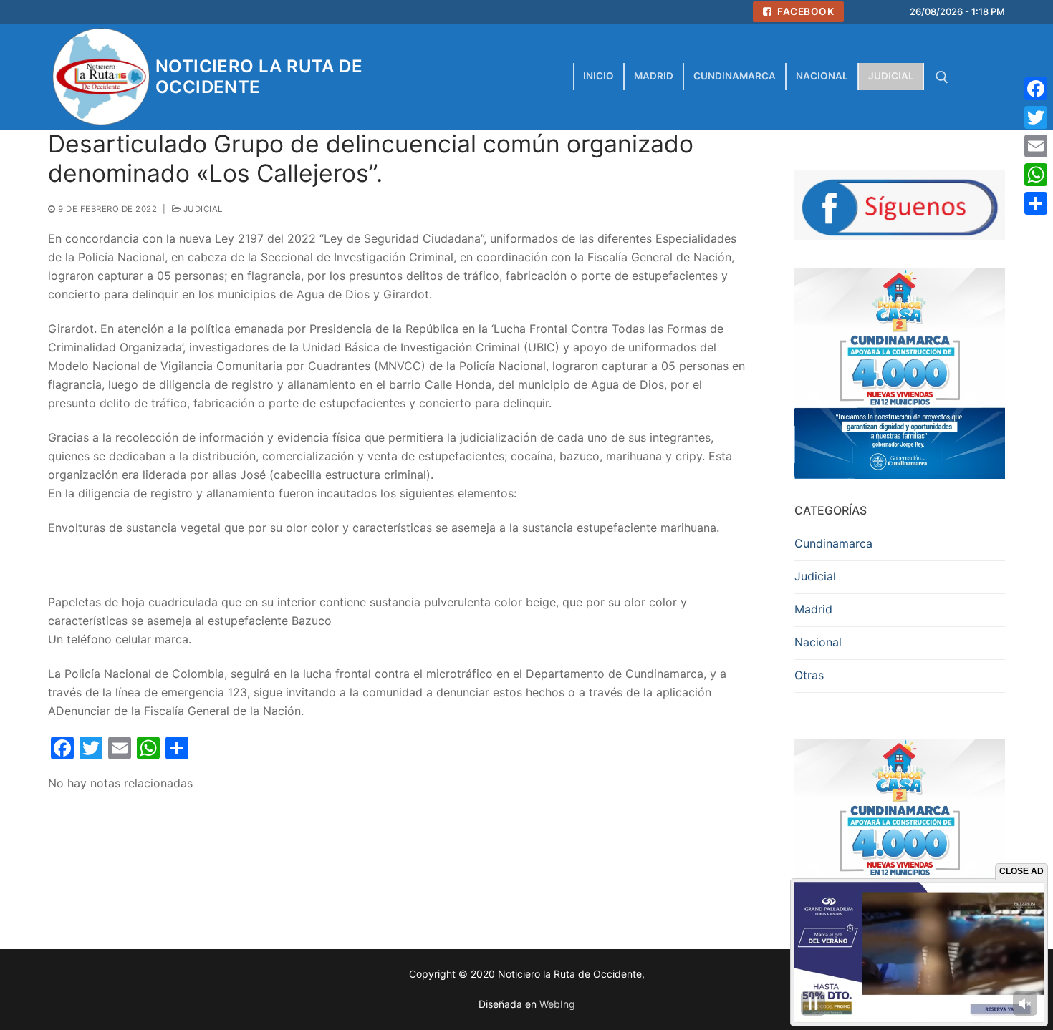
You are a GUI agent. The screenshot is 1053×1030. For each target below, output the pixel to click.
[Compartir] (1035, 203)
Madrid (813, 609)
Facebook (805, 11)
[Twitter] (1035, 117)
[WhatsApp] (1035, 174)
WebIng (557, 1004)
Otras (809, 675)
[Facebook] (1035, 88)
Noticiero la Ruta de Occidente (258, 76)
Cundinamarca (833, 543)
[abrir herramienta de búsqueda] (942, 77)
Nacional (818, 642)
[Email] (1035, 146)
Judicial (202, 209)
